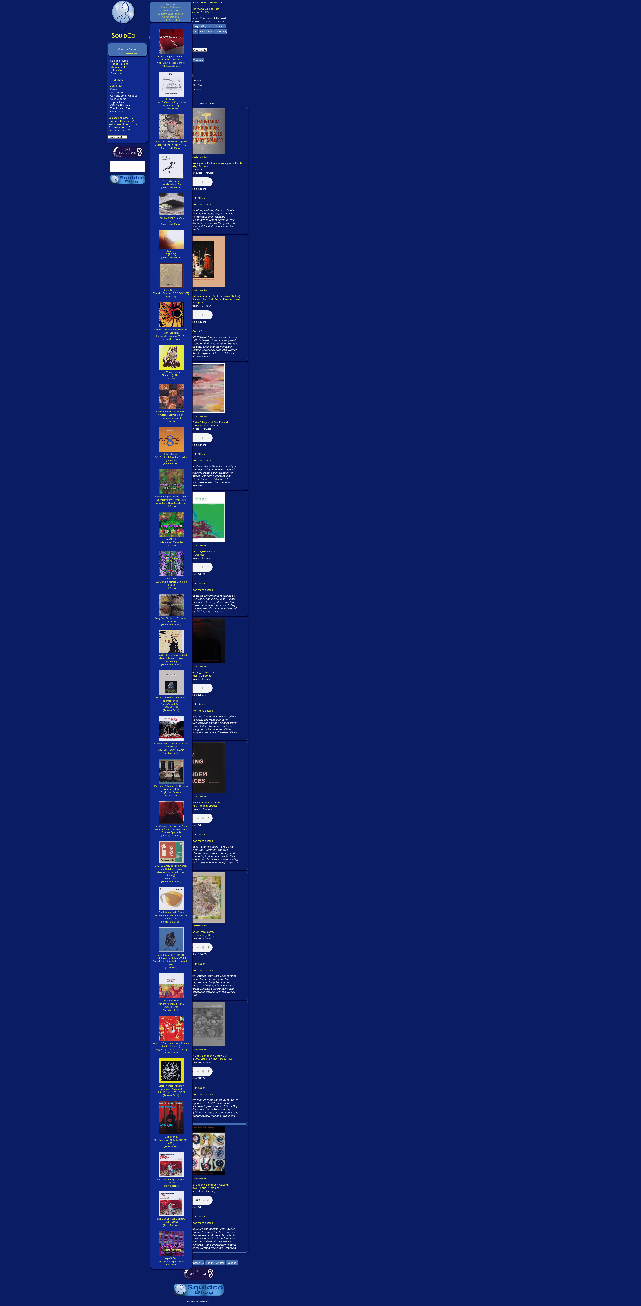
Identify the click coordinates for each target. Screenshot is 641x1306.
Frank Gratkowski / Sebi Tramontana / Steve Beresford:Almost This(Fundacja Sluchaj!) (171, 917)
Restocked (206, 31)
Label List (116, 83)
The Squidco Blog (120, 108)
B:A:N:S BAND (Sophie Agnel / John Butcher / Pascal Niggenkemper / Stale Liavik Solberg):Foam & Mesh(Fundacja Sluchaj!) (171, 873)
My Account (118, 67)
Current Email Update (123, 95)
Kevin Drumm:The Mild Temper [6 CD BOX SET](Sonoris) (171, 293)
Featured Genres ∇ (121, 121)
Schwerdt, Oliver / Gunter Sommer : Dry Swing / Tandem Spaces (200, 804)
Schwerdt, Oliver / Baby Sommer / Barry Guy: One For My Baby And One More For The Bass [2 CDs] (200, 1057)
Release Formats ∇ (121, 117)
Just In (193, 31)
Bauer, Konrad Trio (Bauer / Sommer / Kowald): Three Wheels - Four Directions (200, 1186)
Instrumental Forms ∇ (123, 124)
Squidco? (219, 26)
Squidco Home (119, 60)
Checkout (116, 73)
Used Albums (118, 98)
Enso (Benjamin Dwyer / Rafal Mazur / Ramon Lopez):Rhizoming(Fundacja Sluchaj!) (171, 660)
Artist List (117, 79)
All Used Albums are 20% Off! (206, 2)
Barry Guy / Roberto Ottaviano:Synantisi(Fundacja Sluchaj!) (171, 621)
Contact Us (116, 111)
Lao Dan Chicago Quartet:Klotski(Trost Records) (171, 1182)
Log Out (118, 70)
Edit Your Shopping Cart (127, 53)
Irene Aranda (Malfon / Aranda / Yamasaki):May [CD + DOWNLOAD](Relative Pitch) (171, 748)
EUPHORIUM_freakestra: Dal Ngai (200, 553)
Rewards (115, 89)
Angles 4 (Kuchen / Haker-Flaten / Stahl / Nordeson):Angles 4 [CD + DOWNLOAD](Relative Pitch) (171, 1048)
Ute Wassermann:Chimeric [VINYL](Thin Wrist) (171, 375)
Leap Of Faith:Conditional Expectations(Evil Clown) (171, 1261)
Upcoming (220, 31)
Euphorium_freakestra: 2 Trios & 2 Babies (200, 674)
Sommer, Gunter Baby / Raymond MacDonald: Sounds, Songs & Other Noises (200, 424)
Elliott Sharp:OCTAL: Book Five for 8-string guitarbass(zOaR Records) (171, 459)
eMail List (116, 86)
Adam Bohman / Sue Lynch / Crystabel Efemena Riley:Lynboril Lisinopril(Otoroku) (171, 416)
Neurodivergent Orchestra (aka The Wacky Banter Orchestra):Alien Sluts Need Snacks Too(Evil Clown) (171, 501)
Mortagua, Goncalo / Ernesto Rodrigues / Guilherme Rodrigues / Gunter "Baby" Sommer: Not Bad (200, 166)
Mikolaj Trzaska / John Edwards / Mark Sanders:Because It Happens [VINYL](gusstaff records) (171, 334)
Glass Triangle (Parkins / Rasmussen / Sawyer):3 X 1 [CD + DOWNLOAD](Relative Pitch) (171, 1090)
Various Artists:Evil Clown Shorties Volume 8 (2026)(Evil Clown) (171, 583)
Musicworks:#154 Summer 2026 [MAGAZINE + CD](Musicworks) (171, 1141)
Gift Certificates (120, 105)
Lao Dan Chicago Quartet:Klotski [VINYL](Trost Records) (171, 1222)
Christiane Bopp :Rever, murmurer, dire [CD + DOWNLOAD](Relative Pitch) (171, 1005)
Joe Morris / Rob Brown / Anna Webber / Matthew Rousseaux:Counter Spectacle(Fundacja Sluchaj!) (171, 831)
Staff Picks (116, 92)
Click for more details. (200, 204)
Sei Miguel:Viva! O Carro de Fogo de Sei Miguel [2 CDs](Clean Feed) (171, 104)
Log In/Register (203, 26)
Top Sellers (117, 102)
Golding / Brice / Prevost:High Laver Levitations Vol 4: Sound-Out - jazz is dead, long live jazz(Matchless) (171, 961)
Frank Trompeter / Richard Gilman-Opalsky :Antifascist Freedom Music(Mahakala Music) (171, 61)
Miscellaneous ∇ (119, 130)
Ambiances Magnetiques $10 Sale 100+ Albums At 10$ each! (199, 10)
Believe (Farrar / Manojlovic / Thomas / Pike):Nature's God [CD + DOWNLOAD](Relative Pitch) (171, 704)
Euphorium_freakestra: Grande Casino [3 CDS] (200, 933)
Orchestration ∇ (119, 127)
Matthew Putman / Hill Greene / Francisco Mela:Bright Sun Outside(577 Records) (171, 791)
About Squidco (119, 63)
